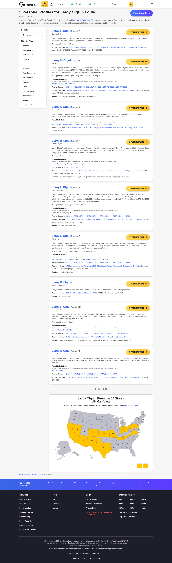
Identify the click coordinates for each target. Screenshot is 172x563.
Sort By (24, 30)
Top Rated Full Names (128, 512)
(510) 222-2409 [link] (111, 374)
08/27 (121, 499)
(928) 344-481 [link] (71, 87)
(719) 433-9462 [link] (85, 262)
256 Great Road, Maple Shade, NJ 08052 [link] (81, 293)
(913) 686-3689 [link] (72, 216)
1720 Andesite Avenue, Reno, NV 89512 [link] (81, 266)
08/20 (132, 508)
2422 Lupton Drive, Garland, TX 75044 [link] (80, 337)
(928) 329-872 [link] (83, 87)
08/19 (143, 508)
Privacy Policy (91, 508)
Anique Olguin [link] (70, 83)
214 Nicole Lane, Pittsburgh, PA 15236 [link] (80, 171)
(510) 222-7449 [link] (98, 374)
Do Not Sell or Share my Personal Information (99, 513)
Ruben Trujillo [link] (69, 259)
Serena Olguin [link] (79, 124)
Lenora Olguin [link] (57, 330)
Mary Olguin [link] (56, 164)
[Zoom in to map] (139, 466)
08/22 (143, 504)
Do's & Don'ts (91, 499)
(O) (40, 474)
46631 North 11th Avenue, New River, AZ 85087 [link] (117, 90)
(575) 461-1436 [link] (85, 216)
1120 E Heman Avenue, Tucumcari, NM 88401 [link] (83, 220)
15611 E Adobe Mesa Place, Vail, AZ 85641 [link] (82, 90)
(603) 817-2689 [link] (123, 333)
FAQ (54, 499)
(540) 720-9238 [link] (108, 87)
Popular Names (127, 495)
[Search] (131, 4)
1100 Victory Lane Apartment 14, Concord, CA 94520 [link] (119, 377)
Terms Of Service (79, 558)
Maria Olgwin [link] (57, 124)
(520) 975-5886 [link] (121, 87)
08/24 (121, 504)
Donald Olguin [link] (68, 330)
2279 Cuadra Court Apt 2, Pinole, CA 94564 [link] (82, 377)
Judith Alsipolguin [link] (78, 164)
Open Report (136, 32)
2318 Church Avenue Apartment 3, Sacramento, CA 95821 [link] (118, 266)
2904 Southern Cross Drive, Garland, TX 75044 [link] (113, 337)
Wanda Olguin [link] (67, 124)
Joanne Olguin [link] (57, 370)
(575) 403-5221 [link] (98, 216)
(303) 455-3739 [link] (124, 262)
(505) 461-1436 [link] (124, 216)
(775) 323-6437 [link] (72, 262)
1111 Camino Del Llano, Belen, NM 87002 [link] (81, 128)
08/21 (121, 508)
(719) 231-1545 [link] (98, 262)
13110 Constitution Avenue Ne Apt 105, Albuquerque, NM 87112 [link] (121, 128)
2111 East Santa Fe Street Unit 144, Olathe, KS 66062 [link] (122, 220)
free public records (131, 405)
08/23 (132, 504)
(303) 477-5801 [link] (111, 262)
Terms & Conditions (94, 504)
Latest (55, 508)
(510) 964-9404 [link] (72, 374)
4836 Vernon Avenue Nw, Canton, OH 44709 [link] (82, 47)
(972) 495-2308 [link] (97, 333)
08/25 (143, 499)
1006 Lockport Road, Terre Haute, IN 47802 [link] (112, 171)
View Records (140, 13)
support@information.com (112, 549)
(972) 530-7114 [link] (72, 333)
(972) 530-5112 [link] (84, 333)
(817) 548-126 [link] (95, 87)
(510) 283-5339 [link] (85, 374)
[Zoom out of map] (145, 466)
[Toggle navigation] (151, 4)
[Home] (28, 4)
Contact (56, 504)
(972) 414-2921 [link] (110, 333)
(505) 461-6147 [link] (111, 216)
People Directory (24, 474)
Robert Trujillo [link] (91, 259)
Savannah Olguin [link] (91, 124)
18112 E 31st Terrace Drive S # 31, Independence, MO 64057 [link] (123, 47)
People (34, 474)
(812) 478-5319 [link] (72, 167)
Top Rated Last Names (128, 517)
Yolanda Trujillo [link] (57, 259)
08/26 (132, 499)
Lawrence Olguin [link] (105, 124)
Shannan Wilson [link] (58, 83)
